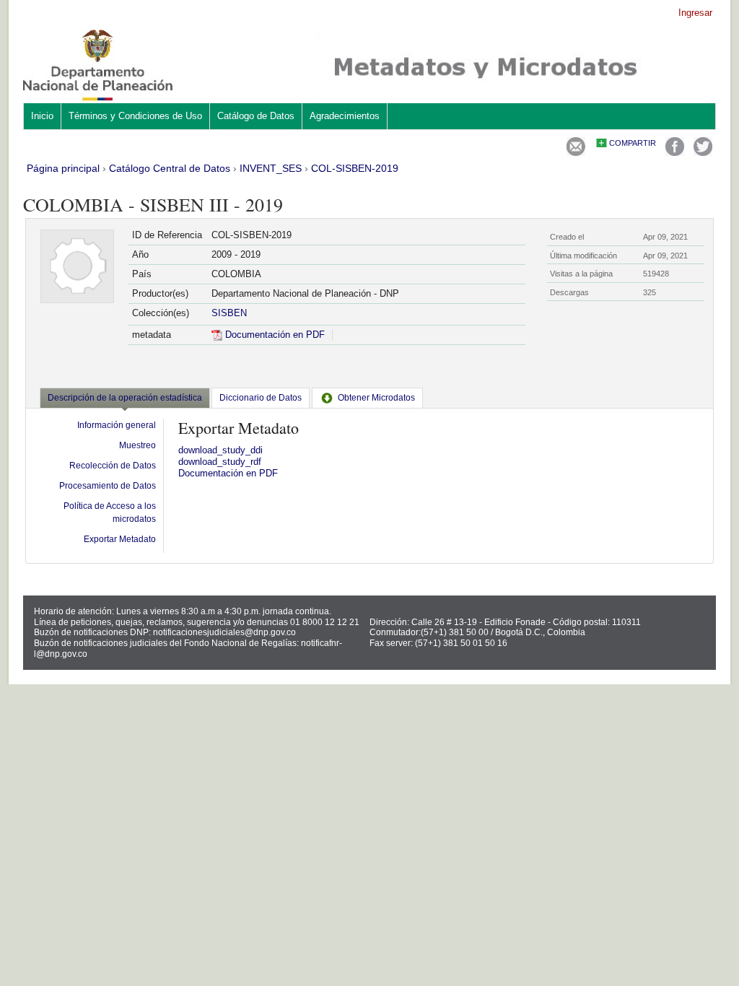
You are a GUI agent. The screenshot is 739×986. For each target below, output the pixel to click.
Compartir (632, 143)
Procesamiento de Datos (107, 486)
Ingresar (695, 12)
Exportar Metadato (120, 539)
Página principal (63, 168)
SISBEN (229, 312)
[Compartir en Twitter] (703, 152)
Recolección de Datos (112, 466)
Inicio (42, 115)
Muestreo (137, 445)
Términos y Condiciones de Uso (135, 115)
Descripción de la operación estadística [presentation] (125, 398)
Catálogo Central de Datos (169, 168)
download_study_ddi (220, 450)
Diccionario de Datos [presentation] (260, 398)
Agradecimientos (345, 115)
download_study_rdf (219, 461)
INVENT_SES (271, 168)
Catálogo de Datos (255, 115)
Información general (116, 425)
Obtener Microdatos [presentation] (376, 398)
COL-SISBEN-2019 (354, 168)
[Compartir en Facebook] (674, 152)
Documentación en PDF (273, 334)
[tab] (125, 399)
